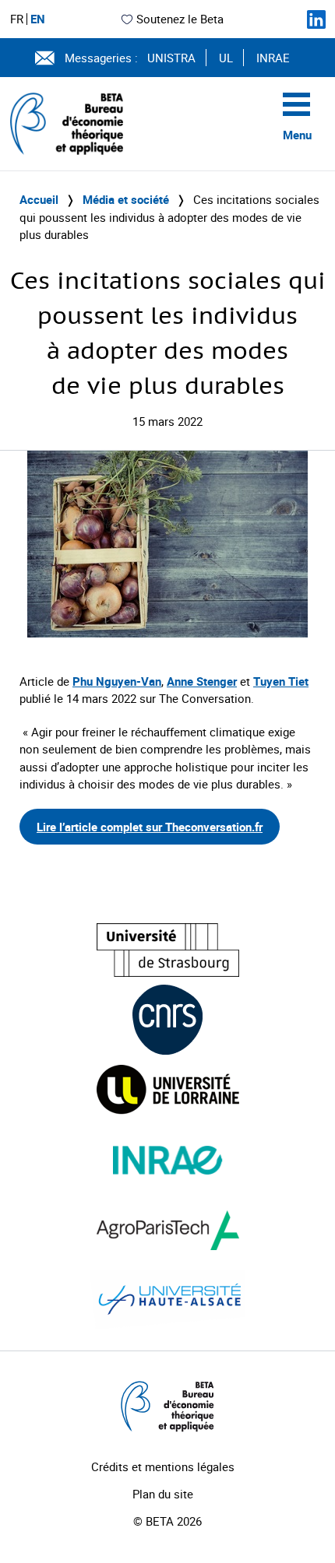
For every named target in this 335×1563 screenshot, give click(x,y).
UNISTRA (171, 57)
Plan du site (162, 1494)
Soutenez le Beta (180, 18)
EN (37, 19)
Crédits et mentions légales (163, 1466)
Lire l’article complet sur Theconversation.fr (150, 826)
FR (16, 19)
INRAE (273, 57)
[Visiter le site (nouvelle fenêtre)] (168, 950)
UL (226, 57)
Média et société (126, 199)
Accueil (38, 199)
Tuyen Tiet (281, 681)
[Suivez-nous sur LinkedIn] (316, 19)
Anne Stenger (202, 681)
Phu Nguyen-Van (116, 681)
